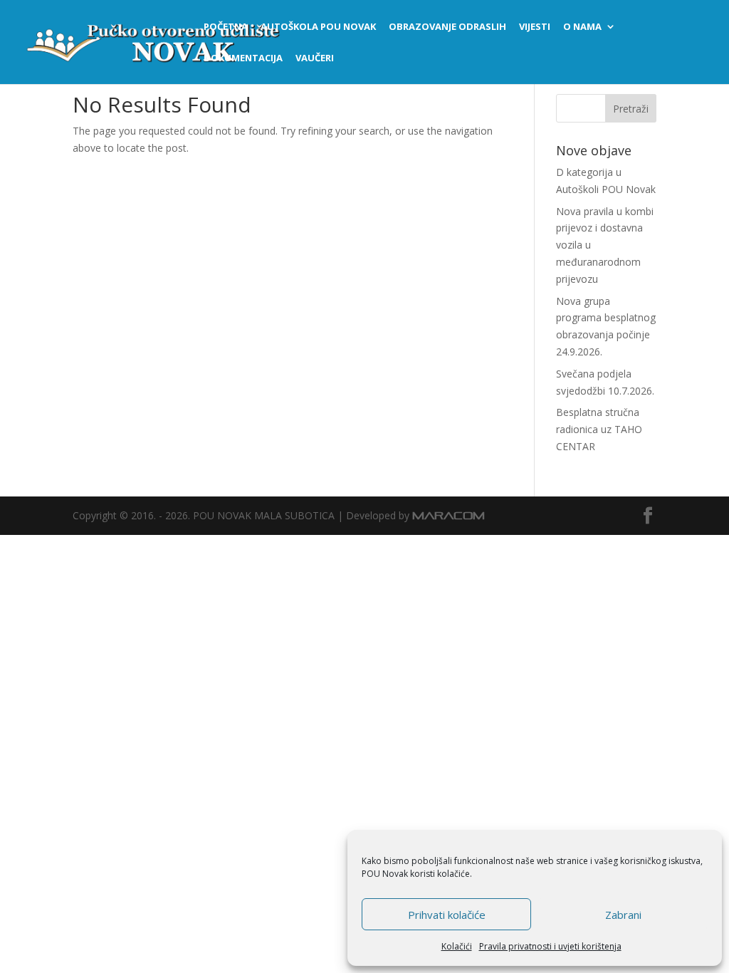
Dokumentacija (243, 58)
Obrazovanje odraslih (447, 27)
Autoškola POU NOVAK (318, 27)
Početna (226, 27)
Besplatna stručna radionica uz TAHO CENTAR (599, 429)
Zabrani (623, 914)
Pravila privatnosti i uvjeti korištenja (550, 946)
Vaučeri (314, 58)
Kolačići (456, 946)
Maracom (448, 515)
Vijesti (534, 27)
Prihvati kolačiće (447, 914)
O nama (582, 27)
